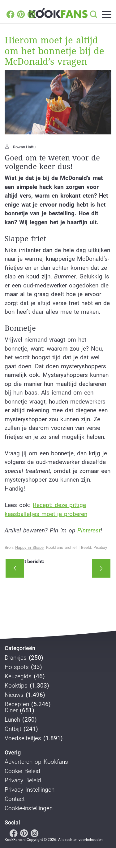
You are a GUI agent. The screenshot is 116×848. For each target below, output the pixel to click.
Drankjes (16, 658)
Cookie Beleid (22, 771)
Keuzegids (18, 676)
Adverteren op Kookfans (36, 762)
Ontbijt (13, 729)
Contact (15, 799)
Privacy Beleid (23, 780)
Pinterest (89, 530)
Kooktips (16, 686)
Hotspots (17, 667)
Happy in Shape (29, 547)
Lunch (12, 720)
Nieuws (14, 695)
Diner (11, 710)
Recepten (17, 704)
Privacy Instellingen (29, 790)
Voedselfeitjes (23, 738)
